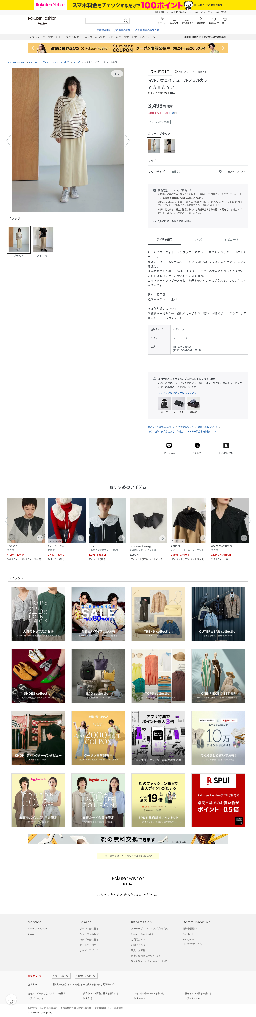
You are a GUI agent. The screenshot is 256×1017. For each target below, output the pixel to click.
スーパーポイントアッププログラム (150, 928)
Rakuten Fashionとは (143, 934)
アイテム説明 (164, 239)
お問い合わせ (138, 944)
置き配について (186, 426)
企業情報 (32, 1007)
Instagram (188, 939)
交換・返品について (208, 426)
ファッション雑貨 (60, 62)
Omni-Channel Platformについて (149, 961)
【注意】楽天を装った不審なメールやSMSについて (128, 855)
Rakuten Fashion (16, 62)
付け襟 (76, 62)
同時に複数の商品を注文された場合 (165, 431)
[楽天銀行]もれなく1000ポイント (173, 12)
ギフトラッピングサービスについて (177, 392)
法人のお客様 (138, 950)
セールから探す (88, 944)
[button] (68, 140)
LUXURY (33, 933)
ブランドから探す (89, 928)
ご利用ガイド (138, 939)
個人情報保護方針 (48, 1007)
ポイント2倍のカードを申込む (149, 993)
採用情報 (118, 1007)
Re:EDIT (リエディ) (38, 62)
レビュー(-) (231, 239)
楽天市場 (221, 12)
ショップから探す (89, 934)
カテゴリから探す (89, 939)
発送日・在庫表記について (161, 426)
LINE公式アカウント (194, 944)
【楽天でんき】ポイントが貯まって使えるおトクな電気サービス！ (85, 984)
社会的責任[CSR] (102, 1007)
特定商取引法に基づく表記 (145, 955)
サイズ (198, 239)
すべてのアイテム (89, 950)
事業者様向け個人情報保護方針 (75, 1007)
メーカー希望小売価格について (202, 431)
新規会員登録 (190, 928)
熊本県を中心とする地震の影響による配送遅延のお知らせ (128, 30)
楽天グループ (202, 12)
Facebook (188, 934)
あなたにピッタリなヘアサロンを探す (46, 993)
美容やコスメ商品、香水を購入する (100, 993)
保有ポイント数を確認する (198, 993)
